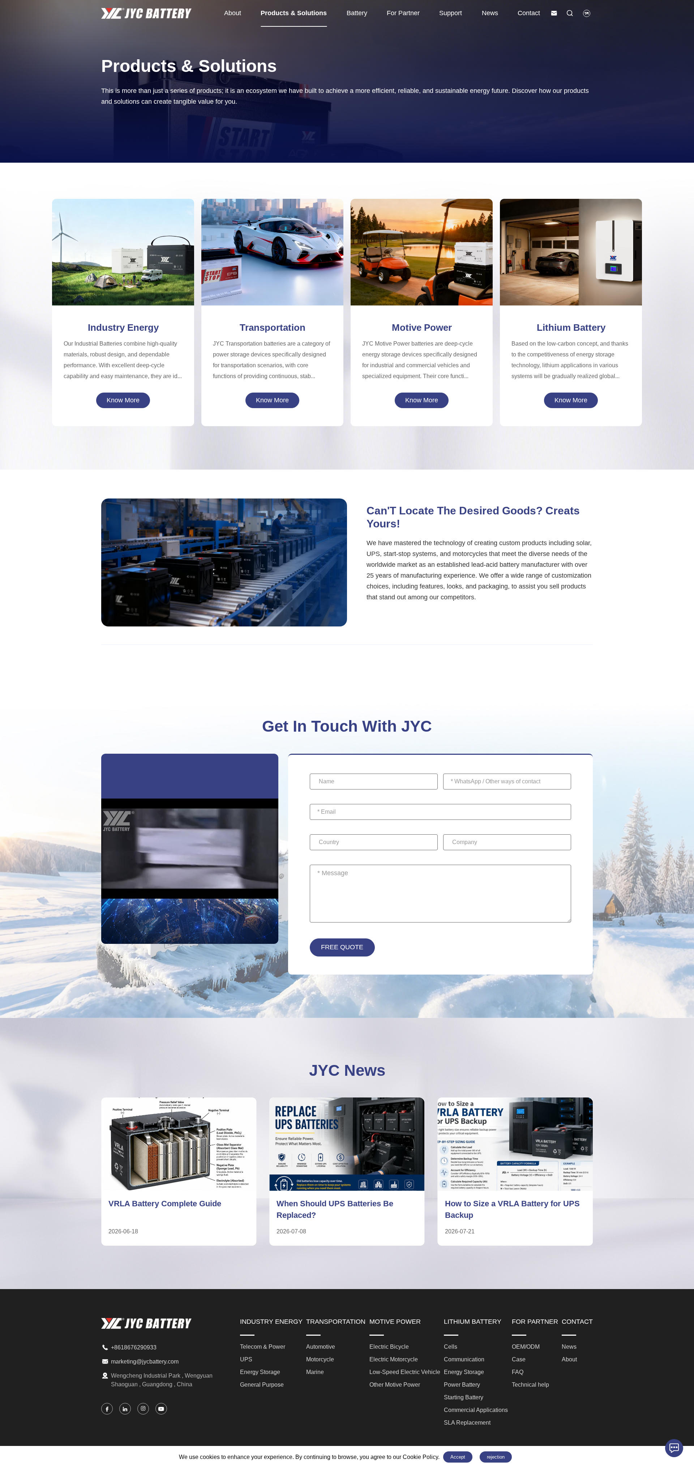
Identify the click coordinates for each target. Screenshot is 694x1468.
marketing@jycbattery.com (145, 1361)
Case (519, 1359)
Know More (123, 400)
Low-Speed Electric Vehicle (421, 255)
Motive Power (422, 327)
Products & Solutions (294, 13)
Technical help (530, 1385)
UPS (123, 243)
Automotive (272, 237)
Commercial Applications (571, 273)
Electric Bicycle (422, 231)
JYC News (347, 1070)
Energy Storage (123, 255)
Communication (571, 226)
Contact (529, 13)
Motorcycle (272, 249)
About (232, 13)
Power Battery (571, 249)
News (490, 13)
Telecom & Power (123, 231)
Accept (457, 1457)
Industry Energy (123, 327)
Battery (357, 13)
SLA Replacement (571, 285)
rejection (496, 1457)
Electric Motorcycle (421, 243)
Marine (272, 261)
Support (450, 13)
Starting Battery (571, 261)
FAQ (517, 1372)
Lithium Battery (571, 327)
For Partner (403, 13)
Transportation (272, 327)
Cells (571, 214)
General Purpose (123, 267)
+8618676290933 (134, 1347)
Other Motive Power (421, 267)
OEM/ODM (526, 1347)
